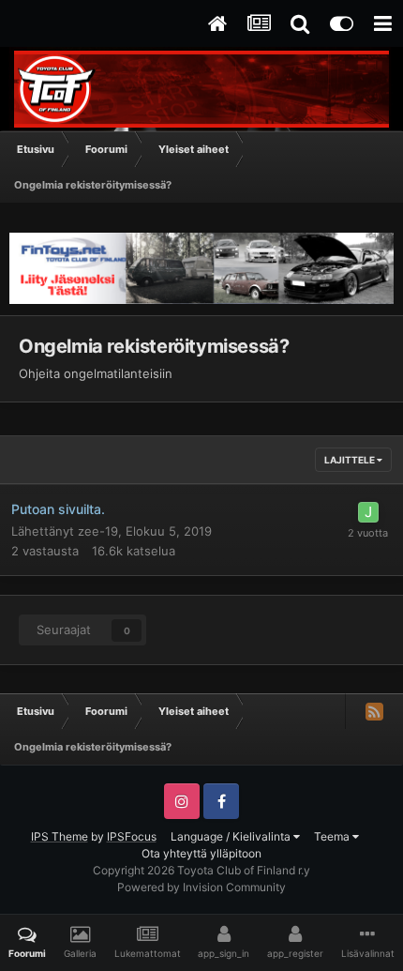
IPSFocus (132, 836)
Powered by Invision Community (201, 887)
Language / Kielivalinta (232, 836)
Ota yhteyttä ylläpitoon (201, 853)
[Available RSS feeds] (374, 711)
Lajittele (350, 459)
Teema (333, 836)
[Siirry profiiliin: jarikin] (368, 512)
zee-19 (98, 531)
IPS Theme (59, 836)
